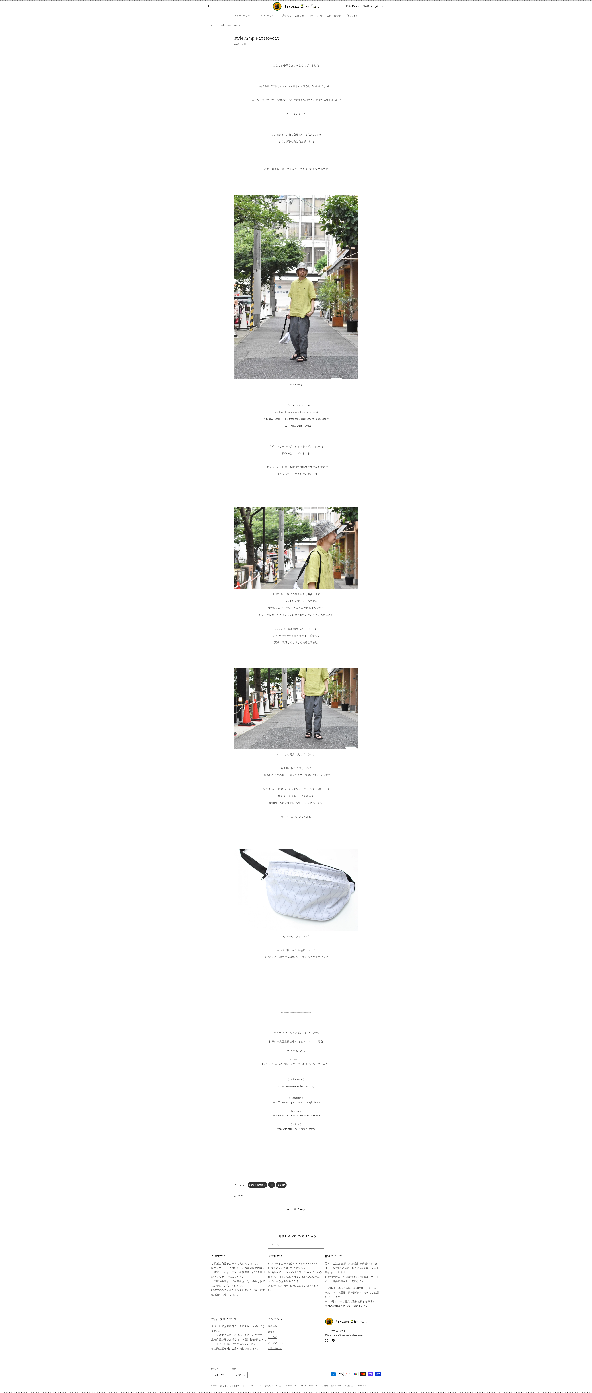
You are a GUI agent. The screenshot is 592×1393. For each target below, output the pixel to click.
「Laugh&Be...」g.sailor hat (296, 405)
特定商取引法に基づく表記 (355, 1386)
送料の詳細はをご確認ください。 (348, 1306)
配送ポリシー (336, 1386)
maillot (281, 1185)
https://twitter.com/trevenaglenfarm (296, 1129)
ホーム (214, 25)
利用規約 (324, 1386)
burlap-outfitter (257, 1185)
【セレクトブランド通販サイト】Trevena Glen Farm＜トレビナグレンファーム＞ (250, 1386)
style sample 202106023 (231, 25)
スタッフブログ (276, 1343)
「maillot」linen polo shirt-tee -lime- (292, 412)
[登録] (320, 1245)
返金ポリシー (291, 1386)
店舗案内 (272, 1332)
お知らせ (272, 1337)
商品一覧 (272, 1326)
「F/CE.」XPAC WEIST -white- (296, 425)
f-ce (271, 1185)
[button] (210, 6)
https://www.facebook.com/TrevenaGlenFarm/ (296, 1115)
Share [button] (240, 1196)
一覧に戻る (298, 1209)
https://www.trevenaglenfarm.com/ (296, 1086)
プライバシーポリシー (309, 1386)
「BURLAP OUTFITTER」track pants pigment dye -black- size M (296, 419)
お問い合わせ (275, 1348)
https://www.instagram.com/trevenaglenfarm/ (296, 1102)
